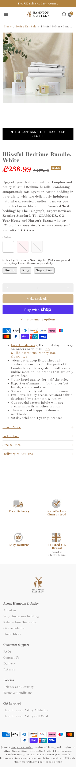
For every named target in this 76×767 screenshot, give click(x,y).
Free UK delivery (24, 345)
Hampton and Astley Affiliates (25, 710)
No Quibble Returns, (30, 351)
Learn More (12, 427)
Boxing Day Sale (25, 26)
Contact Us (11, 657)
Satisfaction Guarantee (20, 622)
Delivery (9, 663)
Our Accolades (14, 628)
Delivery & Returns (18, 454)
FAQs (7, 651)
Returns (9, 669)
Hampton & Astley (22, 747)
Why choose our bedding (21, 616)
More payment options (38, 319)
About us (10, 610)
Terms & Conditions (18, 693)
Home (8, 26)
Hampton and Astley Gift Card (25, 716)
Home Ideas (12, 634)
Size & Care (12, 445)
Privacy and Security (18, 687)
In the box (11, 436)
